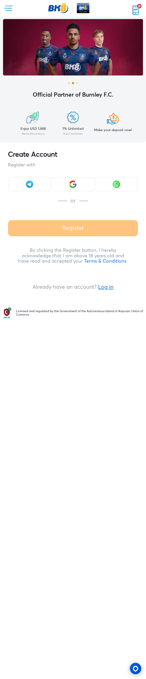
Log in (105, 287)
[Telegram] (30, 184)
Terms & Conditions (105, 261)
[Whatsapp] (116, 184)
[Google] (73, 184)
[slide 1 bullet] (69, 83)
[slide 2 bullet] (73, 83)
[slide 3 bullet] (77, 83)
